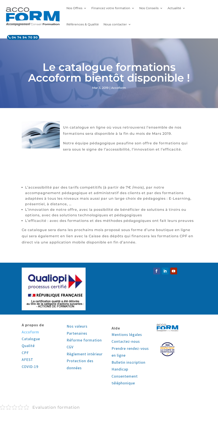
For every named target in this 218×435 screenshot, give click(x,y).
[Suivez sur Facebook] (156, 271)
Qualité (28, 345)
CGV (70, 346)
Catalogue (31, 338)
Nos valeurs (77, 326)
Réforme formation (84, 340)
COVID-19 (30, 366)
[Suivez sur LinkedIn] (165, 271)
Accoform (118, 88)
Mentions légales (127, 334)
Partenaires (77, 333)
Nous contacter (115, 24)
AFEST (27, 359)
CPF (25, 352)
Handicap (120, 369)
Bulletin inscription (128, 362)
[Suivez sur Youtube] (173, 271)
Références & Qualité (82, 24)
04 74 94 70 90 (25, 37)
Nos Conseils (149, 8)
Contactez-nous (126, 341)
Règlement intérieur (85, 354)
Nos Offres (74, 8)
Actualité (174, 8)
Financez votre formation (110, 8)
